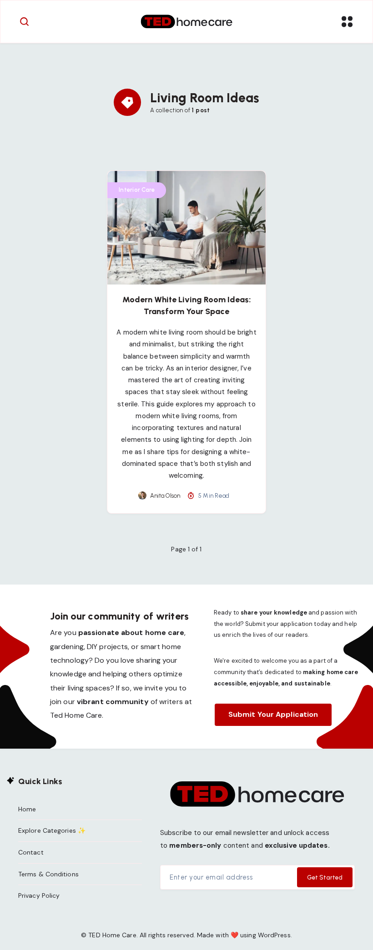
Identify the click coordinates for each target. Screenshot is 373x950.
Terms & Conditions (48, 874)
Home (27, 809)
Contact (31, 852)
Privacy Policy (39, 895)
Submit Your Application (273, 714)
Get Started (325, 877)
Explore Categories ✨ (52, 830)
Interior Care (137, 189)
